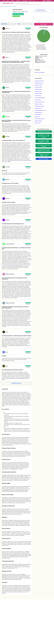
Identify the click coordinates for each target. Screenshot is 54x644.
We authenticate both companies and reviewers (43, 150)
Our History (12, 0)
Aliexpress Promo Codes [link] (39, 80)
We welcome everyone (43, 131)
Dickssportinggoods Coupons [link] (40, 110)
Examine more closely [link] (43, 158)
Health (30, 0)
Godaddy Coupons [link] (38, 89)
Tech (33, 0)
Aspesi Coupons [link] (38, 95)
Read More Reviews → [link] (17, 383)
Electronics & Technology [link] (7, 6)
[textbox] (27, 3)
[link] (6, 14)
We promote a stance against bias (43, 155)
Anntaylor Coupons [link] (38, 87)
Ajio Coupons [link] (37, 116)
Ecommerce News (25, 0)
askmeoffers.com (8, 3)
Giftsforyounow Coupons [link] (39, 101)
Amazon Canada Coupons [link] (39, 118)
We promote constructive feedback (43, 145)
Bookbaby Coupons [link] (38, 112)
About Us (7, 0)
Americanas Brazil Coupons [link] (40, 97)
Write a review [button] (44, 24)
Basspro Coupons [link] (38, 114)
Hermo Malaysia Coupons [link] (39, 106)
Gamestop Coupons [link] (38, 93)
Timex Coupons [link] (38, 99)
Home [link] (2, 6)
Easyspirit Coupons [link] (38, 120)
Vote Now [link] (26, 11)
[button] (43, 131)
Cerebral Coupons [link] (38, 108)
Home (4, 0)
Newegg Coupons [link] (38, 91)
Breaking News (18, 0)
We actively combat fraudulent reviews (43, 141)
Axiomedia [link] (14, 6)
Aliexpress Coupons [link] (38, 85)
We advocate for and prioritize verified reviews (43, 136)
